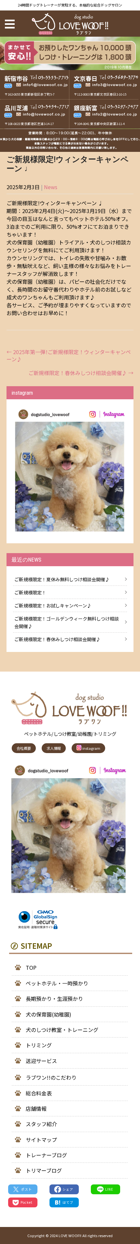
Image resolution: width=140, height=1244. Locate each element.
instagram (90, 748)
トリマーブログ (44, 1170)
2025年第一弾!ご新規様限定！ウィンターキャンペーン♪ (69, 355)
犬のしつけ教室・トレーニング (62, 1029)
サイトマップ (41, 1139)
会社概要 (24, 748)
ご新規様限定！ (30, 592)
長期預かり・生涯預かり (54, 998)
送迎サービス (41, 1060)
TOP (31, 967)
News (50, 187)
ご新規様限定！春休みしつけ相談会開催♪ (80, 373)
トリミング (39, 1045)
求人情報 (54, 748)
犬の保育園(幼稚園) (48, 1014)
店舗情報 (36, 1108)
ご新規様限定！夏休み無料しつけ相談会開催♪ (62, 579)
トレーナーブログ (46, 1155)
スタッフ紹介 (41, 1123)
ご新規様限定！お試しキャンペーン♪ (52, 605)
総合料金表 (39, 1093)
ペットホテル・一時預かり (57, 983)
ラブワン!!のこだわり (51, 1077)
